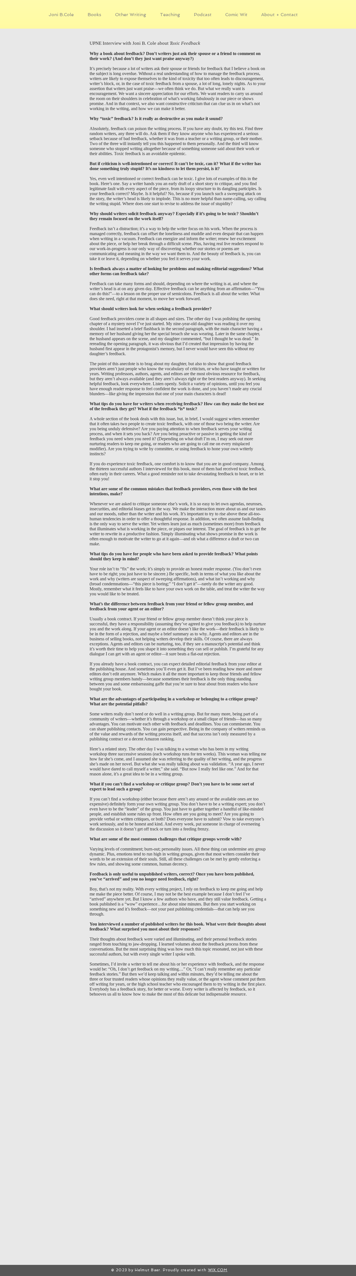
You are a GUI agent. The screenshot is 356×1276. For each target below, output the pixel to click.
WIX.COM (218, 1270)
